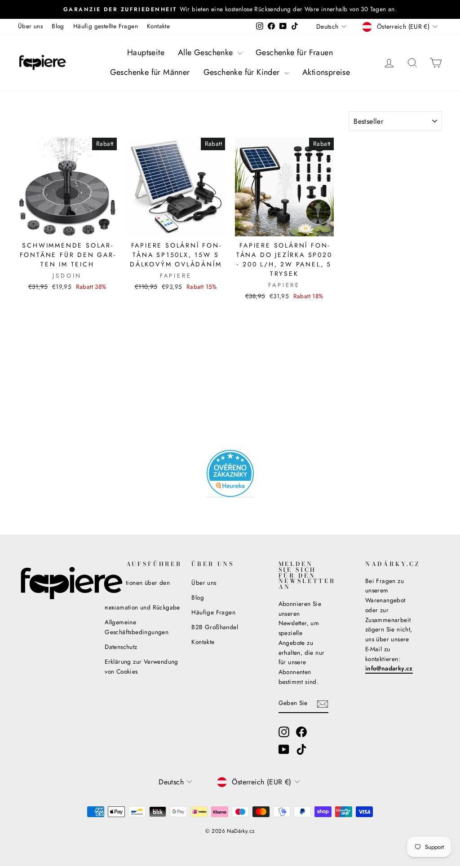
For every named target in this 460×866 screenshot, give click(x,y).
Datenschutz (121, 646)
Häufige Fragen (213, 612)
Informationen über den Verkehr (137, 587)
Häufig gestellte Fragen (105, 26)
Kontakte (158, 26)
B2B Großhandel (214, 626)
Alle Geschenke (206, 52)
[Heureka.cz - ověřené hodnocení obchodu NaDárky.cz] (230, 473)
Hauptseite (145, 52)
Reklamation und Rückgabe (142, 607)
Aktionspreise (326, 72)
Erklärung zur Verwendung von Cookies (141, 666)
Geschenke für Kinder (242, 72)
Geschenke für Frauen (294, 52)
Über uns (30, 26)
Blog (58, 26)
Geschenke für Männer (150, 72)
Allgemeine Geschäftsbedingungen (136, 627)
